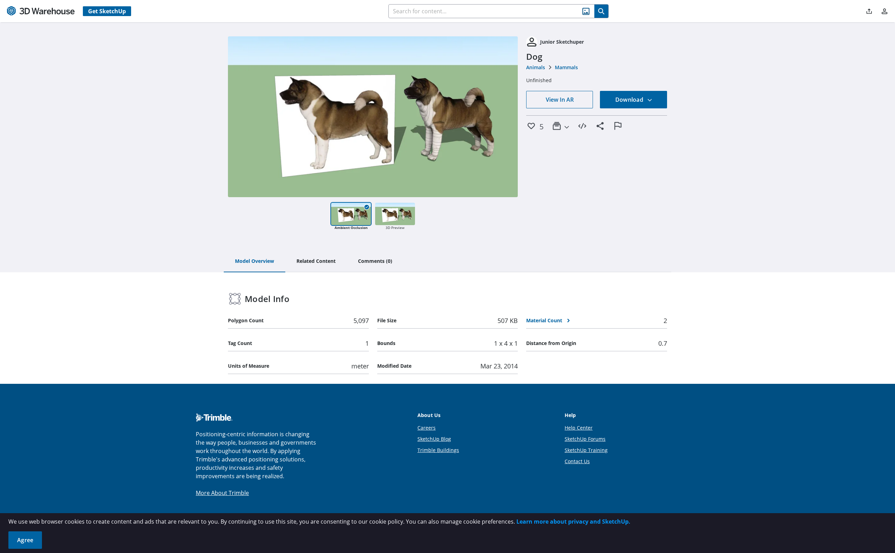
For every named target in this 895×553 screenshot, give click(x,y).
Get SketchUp (107, 11)
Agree (25, 540)
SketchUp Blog (434, 439)
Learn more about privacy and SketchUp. (573, 521)
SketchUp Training (586, 450)
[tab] (254, 261)
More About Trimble (222, 493)
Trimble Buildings (438, 450)
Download (630, 99)
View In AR (560, 99)
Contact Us (577, 461)
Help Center (579, 427)
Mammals (566, 67)
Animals (535, 67)
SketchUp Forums (585, 439)
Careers (426, 427)
